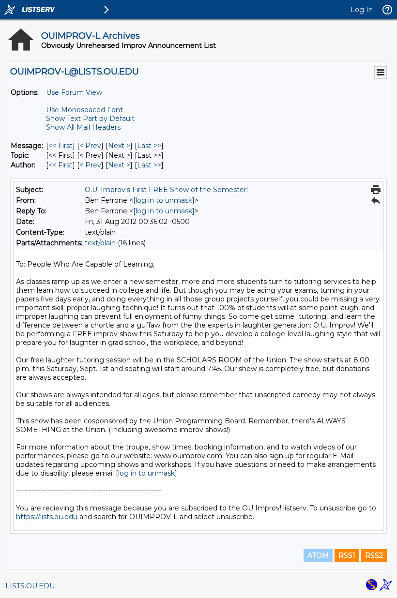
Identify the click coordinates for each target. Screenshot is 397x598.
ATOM (318, 555)
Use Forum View (74, 92)
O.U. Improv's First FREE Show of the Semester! (166, 189)
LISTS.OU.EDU (30, 586)
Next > (119, 145)
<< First (60, 145)
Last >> (149, 145)
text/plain (100, 243)
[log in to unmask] (164, 200)
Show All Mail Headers (83, 127)
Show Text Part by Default (90, 118)
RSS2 (374, 555)
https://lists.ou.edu (46, 516)
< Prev (90, 145)
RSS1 (346, 555)
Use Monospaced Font (84, 109)
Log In (362, 9)
